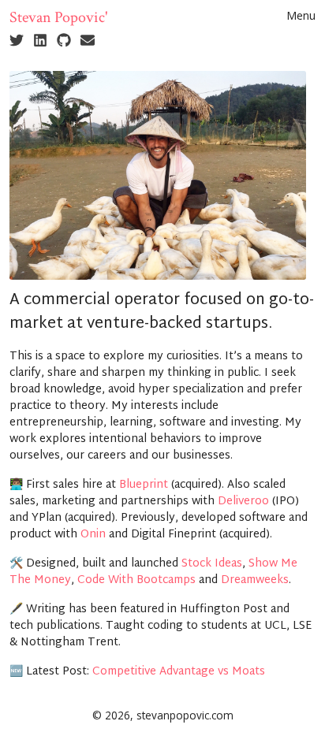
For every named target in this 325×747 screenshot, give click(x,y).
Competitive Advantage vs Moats (178, 672)
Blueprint (143, 485)
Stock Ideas (211, 564)
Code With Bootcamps (136, 580)
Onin (93, 534)
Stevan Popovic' (58, 17)
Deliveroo (243, 501)
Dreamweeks (255, 580)
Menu (301, 15)
